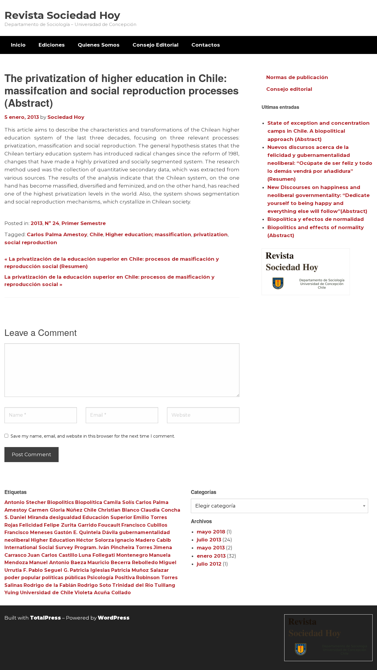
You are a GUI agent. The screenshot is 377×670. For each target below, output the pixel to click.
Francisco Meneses (28, 532)
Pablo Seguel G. (49, 570)
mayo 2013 (211, 548)
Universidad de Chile (46, 592)
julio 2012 (209, 564)
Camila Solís (118, 502)
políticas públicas (64, 577)
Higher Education (53, 540)
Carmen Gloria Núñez (55, 510)
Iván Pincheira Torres (125, 547)
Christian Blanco (118, 510)
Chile (96, 234)
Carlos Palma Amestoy (57, 234)
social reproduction (30, 242)
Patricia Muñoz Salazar (140, 570)
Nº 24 (52, 223)
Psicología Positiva (111, 577)
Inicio (18, 45)
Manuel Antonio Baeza (57, 562)
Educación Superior (107, 517)
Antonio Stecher (25, 502)
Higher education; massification (148, 234)
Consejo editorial (289, 89)
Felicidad (31, 525)
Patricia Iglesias (90, 570)
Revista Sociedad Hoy (62, 15)
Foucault (109, 525)
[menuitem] (18, 45)
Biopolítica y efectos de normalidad (315, 219)
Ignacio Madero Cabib (143, 540)
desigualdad (65, 517)
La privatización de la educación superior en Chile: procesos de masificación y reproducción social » (109, 281)
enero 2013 (211, 556)
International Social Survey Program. (50, 547)
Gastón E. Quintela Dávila (86, 532)
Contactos (205, 45)
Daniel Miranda (29, 517)
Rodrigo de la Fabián (50, 585)
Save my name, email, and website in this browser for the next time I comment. (93, 436)
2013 (36, 223)
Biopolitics (60, 502)
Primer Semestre (84, 223)
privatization (211, 234)
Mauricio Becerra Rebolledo (122, 562)
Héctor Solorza (95, 540)
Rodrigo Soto (94, 585)
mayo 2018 (211, 532)
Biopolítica (88, 502)
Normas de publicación (297, 77)
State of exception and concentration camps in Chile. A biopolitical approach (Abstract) (318, 131)
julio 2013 (209, 540)
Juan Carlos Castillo (52, 555)
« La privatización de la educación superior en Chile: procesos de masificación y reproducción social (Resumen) (111, 263)
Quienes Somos (99, 45)
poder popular (22, 577)
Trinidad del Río (132, 585)
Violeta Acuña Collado (103, 592)
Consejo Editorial (155, 45)
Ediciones (52, 45)
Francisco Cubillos (144, 525)
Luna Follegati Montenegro (113, 555)
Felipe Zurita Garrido (70, 525)
